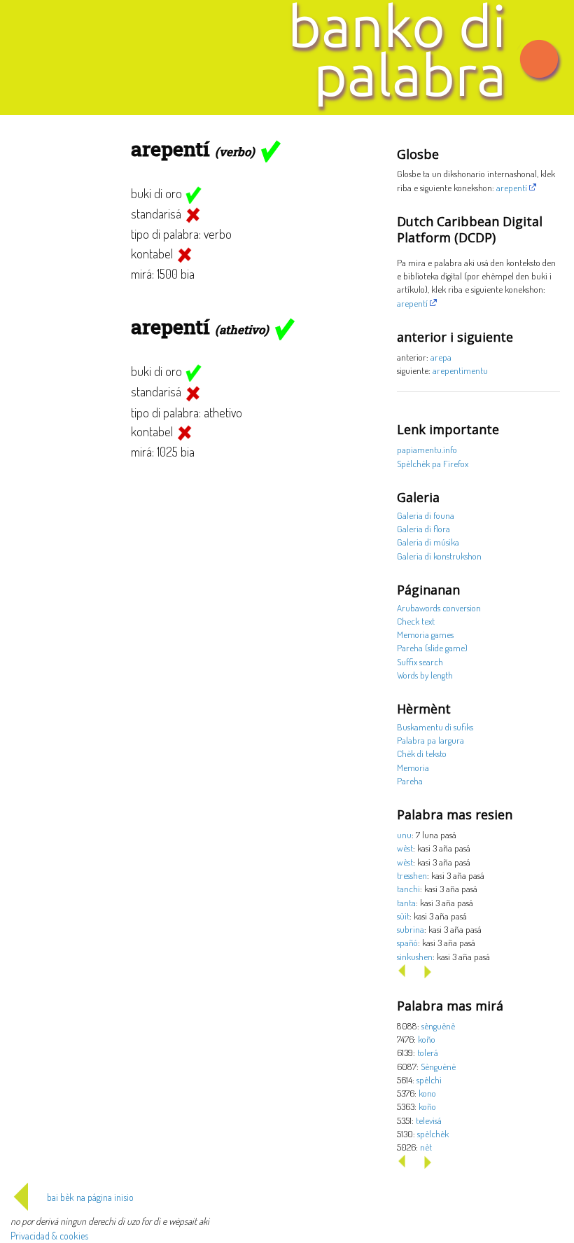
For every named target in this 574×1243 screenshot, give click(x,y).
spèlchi (429, 1079)
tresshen (412, 875)
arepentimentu (460, 370)
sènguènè (438, 1026)
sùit (403, 916)
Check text (416, 621)
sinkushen (415, 956)
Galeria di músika (428, 542)
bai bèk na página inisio (90, 1197)
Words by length (425, 675)
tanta (406, 902)
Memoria (413, 767)
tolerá (427, 1052)
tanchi (408, 888)
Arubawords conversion (439, 607)
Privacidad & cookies (49, 1236)
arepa (440, 357)
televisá (429, 1120)
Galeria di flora (423, 528)
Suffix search (420, 661)
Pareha (410, 780)
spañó (407, 942)
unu (404, 834)
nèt (426, 1147)
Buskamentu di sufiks (435, 726)
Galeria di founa (425, 515)
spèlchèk (433, 1133)
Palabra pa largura (430, 740)
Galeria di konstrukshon (439, 556)
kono (427, 1093)
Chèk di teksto (422, 753)
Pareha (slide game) (432, 647)
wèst (405, 848)
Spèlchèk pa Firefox (432, 463)
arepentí (511, 187)
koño (426, 1039)
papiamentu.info (427, 449)
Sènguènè (438, 1066)
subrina (410, 929)
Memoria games (425, 634)
